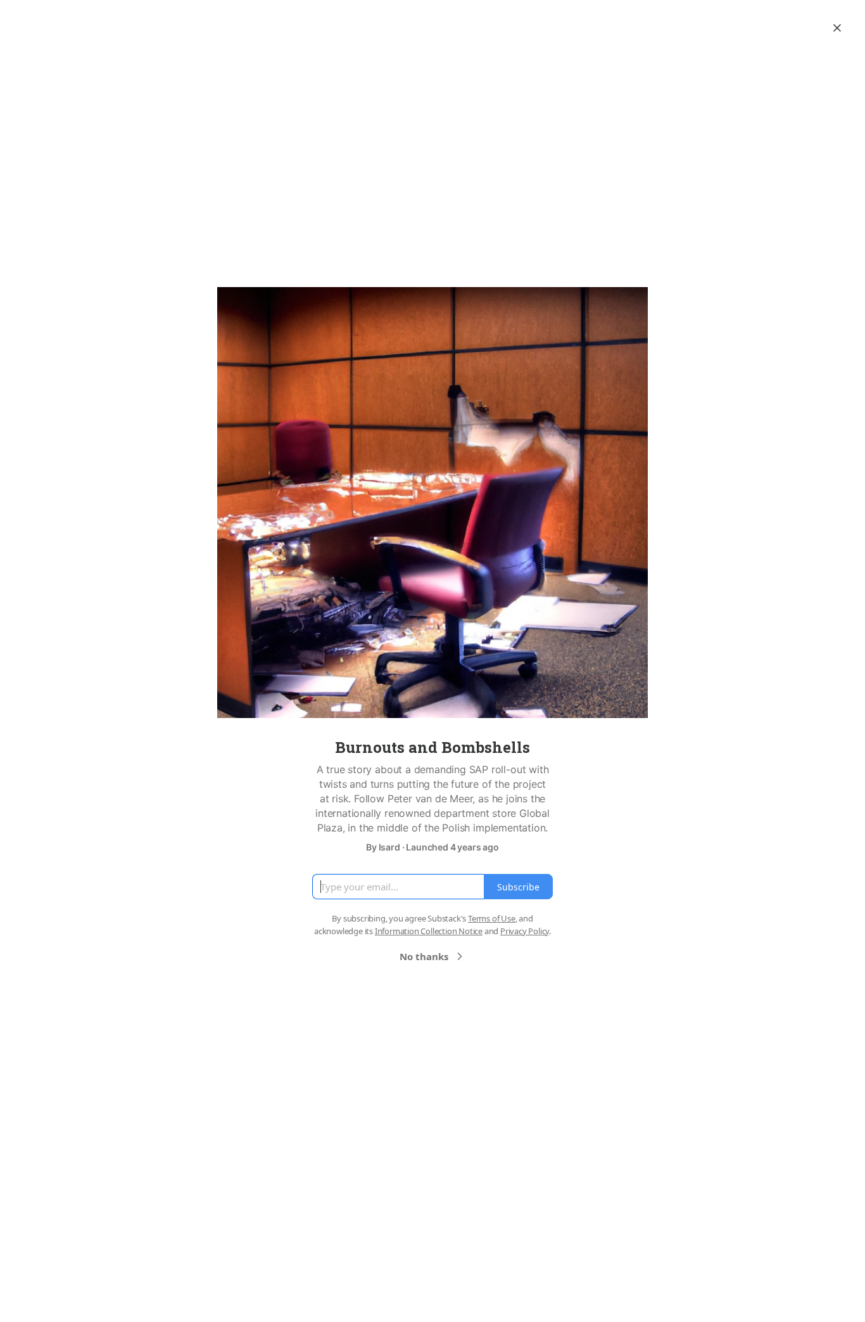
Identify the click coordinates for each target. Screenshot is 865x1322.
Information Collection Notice (429, 931)
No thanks (424, 956)
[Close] (837, 28)
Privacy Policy (524, 931)
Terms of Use (491, 918)
